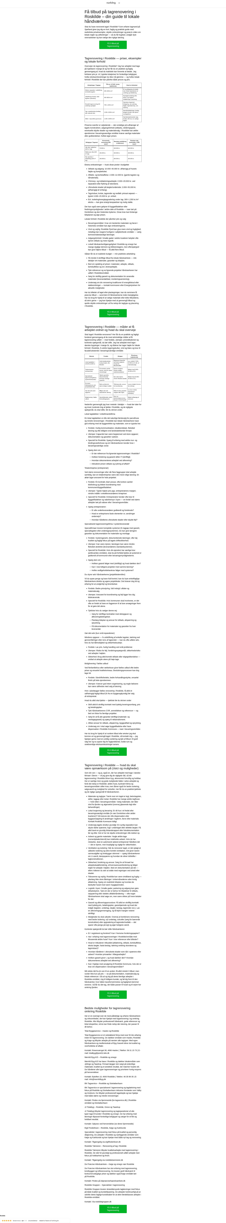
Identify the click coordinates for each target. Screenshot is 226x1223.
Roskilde (2, 1215)
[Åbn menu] (119, 3)
